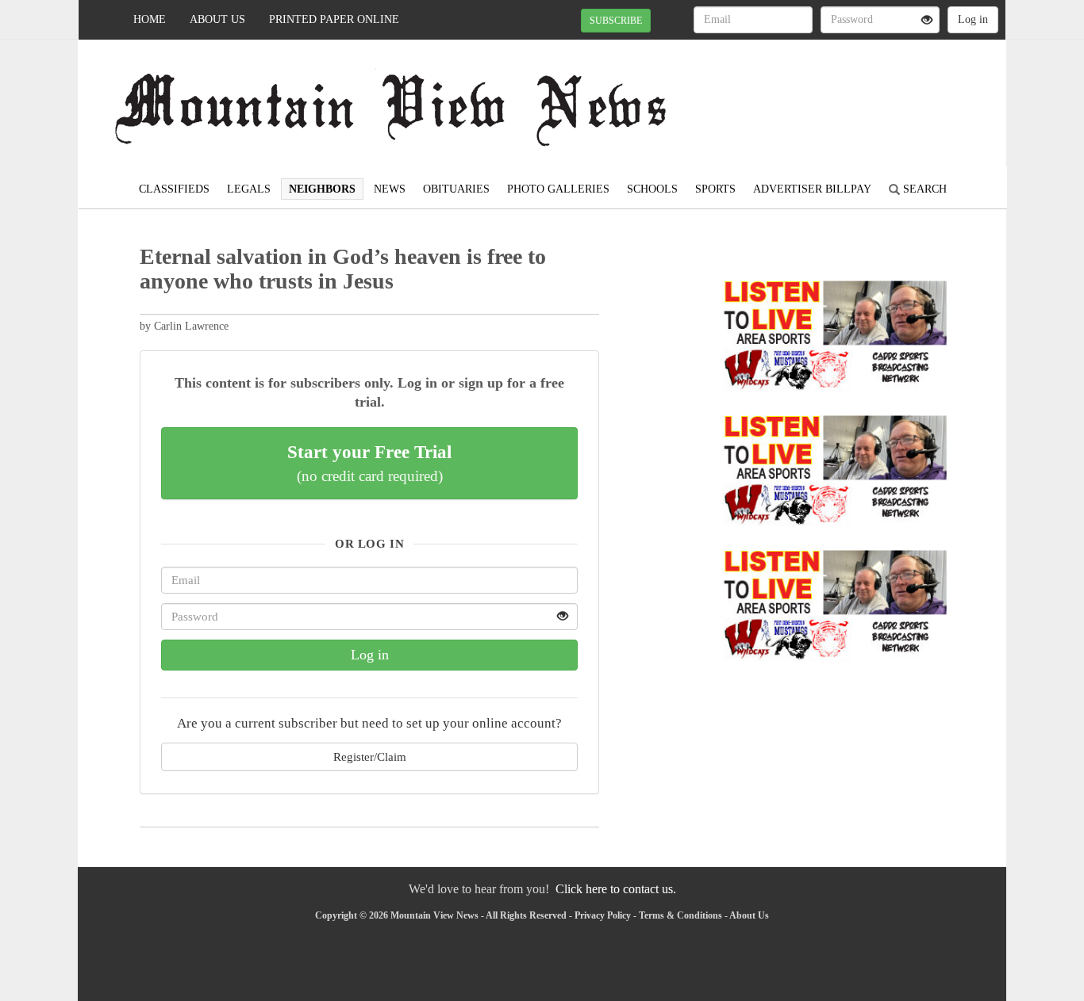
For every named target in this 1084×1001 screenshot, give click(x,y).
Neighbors (322, 189)
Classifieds (174, 189)
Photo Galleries (558, 189)
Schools (652, 189)
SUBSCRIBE (616, 20)
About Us (217, 19)
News (390, 189)
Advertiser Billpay (812, 189)
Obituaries (456, 189)
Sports (715, 189)
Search (923, 189)
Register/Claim (369, 756)
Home (149, 19)
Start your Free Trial (369, 462)
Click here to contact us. (615, 889)
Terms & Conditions (680, 915)
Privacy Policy (603, 915)
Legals (249, 189)
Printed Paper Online (334, 19)
